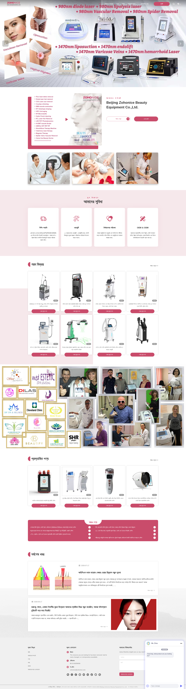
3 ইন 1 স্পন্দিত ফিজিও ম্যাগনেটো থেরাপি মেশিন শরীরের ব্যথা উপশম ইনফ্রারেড (43, 348)
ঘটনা (123, 4)
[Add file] (147, 686)
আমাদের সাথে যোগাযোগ (132, 4)
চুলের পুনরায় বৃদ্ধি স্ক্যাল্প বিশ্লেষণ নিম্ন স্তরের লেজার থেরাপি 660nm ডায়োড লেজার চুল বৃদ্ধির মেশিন (55, 531)
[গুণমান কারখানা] (142, 330)
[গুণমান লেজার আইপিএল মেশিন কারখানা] (93, 86)
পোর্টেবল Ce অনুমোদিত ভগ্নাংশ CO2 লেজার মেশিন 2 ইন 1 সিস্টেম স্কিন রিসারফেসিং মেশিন (118, 538)
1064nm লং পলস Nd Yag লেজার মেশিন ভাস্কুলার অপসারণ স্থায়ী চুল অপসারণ (43, 305)
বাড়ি (100, 4)
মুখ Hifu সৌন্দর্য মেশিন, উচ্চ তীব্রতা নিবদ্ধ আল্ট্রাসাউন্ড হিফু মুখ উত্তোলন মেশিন (77, 499)
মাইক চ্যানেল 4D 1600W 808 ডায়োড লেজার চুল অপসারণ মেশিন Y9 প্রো (76, 305)
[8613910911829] (95, 675)
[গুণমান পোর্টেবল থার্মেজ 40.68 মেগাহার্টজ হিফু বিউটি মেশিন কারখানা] (43, 481)
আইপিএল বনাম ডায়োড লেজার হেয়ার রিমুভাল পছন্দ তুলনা (99, 572)
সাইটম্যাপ (58, 687)
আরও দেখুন (118, 119)
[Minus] (181, 643)
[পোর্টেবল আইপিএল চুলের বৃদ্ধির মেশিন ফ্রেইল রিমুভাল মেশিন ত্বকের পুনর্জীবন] (89, 534)
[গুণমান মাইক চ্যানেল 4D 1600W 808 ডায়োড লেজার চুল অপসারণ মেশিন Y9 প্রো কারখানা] (76, 287)
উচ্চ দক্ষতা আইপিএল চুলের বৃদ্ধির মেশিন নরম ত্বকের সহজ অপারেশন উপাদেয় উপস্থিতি (116, 531)
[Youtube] (83, 675)
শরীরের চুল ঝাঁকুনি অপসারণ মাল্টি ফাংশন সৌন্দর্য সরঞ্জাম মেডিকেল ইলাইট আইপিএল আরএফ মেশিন (118, 527)
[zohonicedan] (99, 675)
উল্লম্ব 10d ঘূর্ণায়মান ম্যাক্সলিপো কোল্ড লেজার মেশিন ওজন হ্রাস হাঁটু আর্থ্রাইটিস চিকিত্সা (76, 348)
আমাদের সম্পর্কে (108, 4)
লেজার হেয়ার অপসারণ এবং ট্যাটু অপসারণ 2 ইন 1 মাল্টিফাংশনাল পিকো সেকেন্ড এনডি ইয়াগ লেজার (109, 305)
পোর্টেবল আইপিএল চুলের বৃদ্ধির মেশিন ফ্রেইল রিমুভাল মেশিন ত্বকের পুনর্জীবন (49, 534)
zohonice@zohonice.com (77, 670)
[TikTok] (91, 675)
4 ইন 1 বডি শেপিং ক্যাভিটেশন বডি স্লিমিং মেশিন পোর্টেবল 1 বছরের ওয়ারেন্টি (109, 348)
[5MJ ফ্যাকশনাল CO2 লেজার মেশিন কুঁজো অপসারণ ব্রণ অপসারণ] (89, 538)
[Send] (181, 686)
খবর (29, 662)
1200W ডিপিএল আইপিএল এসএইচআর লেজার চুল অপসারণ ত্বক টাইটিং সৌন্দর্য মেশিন (142, 305)
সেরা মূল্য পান (43, 311)
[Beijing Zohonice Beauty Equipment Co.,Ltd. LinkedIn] (87, 675)
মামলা (29, 666)
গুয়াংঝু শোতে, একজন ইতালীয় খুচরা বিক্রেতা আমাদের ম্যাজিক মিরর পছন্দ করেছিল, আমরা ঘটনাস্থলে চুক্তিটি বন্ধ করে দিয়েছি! (69, 609)
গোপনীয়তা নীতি (51, 687)
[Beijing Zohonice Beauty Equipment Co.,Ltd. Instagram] (79, 675)
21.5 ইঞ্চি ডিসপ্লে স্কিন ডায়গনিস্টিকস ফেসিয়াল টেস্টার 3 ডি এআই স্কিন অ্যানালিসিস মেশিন (142, 499)
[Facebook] (75, 675)
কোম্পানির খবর (144, 4)
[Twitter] (72, 675)
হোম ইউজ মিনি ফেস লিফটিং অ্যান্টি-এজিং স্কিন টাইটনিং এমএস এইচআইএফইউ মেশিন (109, 499)
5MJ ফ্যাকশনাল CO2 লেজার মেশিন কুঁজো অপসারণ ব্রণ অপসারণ (46, 538)
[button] (89, 82)
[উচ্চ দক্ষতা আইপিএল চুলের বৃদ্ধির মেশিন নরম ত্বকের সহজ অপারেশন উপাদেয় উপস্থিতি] (154, 531)
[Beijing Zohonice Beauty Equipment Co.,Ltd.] (14, 3)
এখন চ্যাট (146, 119)
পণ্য (117, 4)
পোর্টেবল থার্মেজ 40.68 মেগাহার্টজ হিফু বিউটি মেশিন (43, 500)
